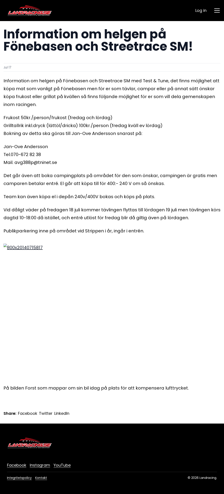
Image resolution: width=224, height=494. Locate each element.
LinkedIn (61, 413)
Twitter (45, 413)
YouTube (62, 465)
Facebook (27, 413)
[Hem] (30, 10)
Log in (200, 10)
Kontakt (41, 478)
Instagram (40, 465)
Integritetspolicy (19, 478)
